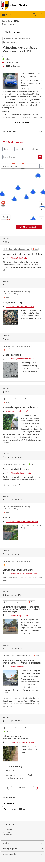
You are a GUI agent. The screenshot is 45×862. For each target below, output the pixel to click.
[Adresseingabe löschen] (42, 166)
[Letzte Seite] (38, 788)
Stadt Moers (7, 829)
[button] (22, 131)
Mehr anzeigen (23, 122)
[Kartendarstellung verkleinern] (42, 214)
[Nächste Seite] (32, 788)
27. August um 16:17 (13, 554)
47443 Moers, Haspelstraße (17, 615)
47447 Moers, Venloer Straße (18, 666)
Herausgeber (8, 824)
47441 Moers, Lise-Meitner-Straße (20, 742)
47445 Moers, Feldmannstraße (18, 473)
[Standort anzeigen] (42, 204)
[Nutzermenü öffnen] (41, 14)
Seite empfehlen (10, 854)
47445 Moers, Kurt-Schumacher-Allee (21, 573)
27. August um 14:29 (13, 648)
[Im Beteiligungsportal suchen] (34, 14)
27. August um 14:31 (13, 595)
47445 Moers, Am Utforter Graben (20, 306)
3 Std (7, 284)
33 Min (8, 242)
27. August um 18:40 (13, 457)
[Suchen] (40, 157)
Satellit (5, 217)
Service (6, 843)
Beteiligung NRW (10, 21)
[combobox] (20, 166)
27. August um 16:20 (13, 499)
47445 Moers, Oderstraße (16, 258)
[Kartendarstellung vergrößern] (42, 209)
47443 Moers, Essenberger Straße (20, 359)
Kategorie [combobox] (20, 149)
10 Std (8, 392)
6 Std (7, 339)
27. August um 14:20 (13, 721)
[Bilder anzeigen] (10, 532)
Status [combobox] (6, 149)
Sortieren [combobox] (34, 149)
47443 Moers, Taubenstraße (17, 411)
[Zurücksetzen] (36, 157)
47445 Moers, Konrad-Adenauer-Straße (22, 521)
